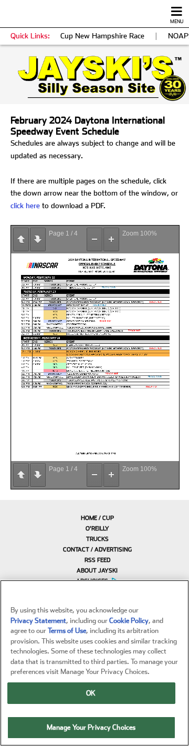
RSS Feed (97, 560)
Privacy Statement (38, 621)
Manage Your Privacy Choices (91, 727)
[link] (94, 78)
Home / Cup (97, 518)
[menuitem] (94, 518)
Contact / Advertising (97, 549)
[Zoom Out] (94, 239)
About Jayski (97, 570)
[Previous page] (21, 239)
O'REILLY (97, 528)
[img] (94, 78)
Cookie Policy (129, 621)
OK (91, 693)
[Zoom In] (111, 239)
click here (25, 205)
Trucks (97, 539)
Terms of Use (67, 631)
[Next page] (38, 239)
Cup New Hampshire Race (102, 36)
